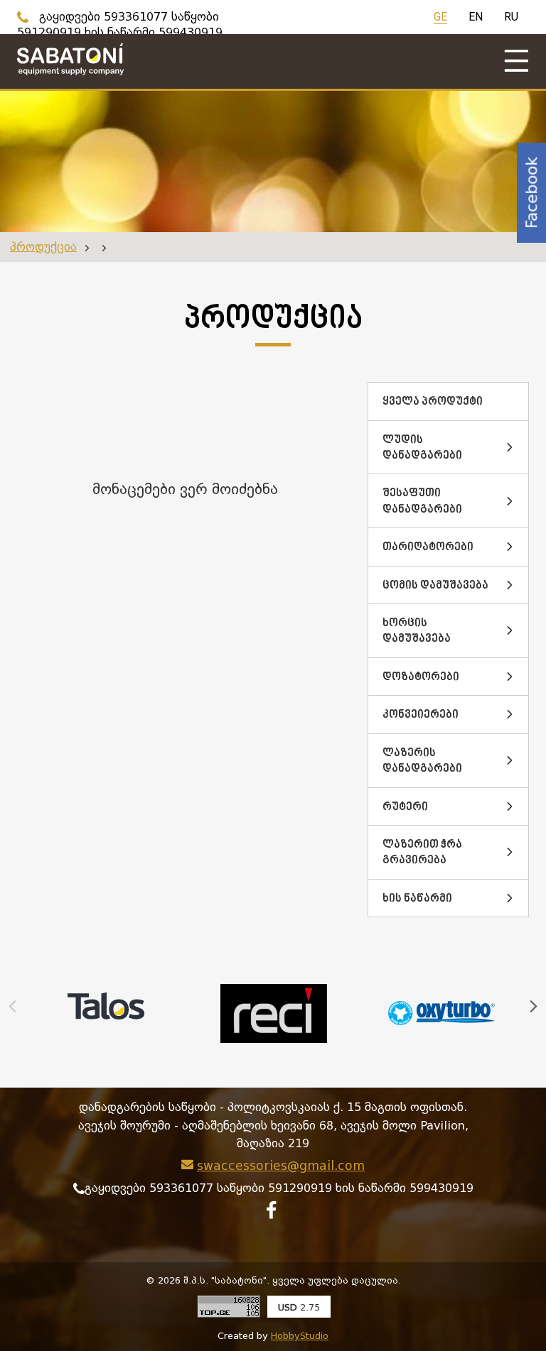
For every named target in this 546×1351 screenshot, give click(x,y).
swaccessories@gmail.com (281, 1166)
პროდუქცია (43, 246)
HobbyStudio (299, 1335)
